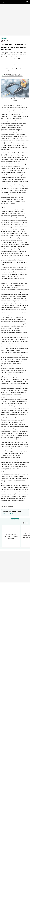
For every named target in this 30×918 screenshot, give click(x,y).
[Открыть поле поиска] (20, 2)
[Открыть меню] (27, 2)
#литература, (4, 506)
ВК (12, 514)
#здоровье (10, 506)
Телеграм (6, 514)
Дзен (18, 514)
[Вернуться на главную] (3, 2)
